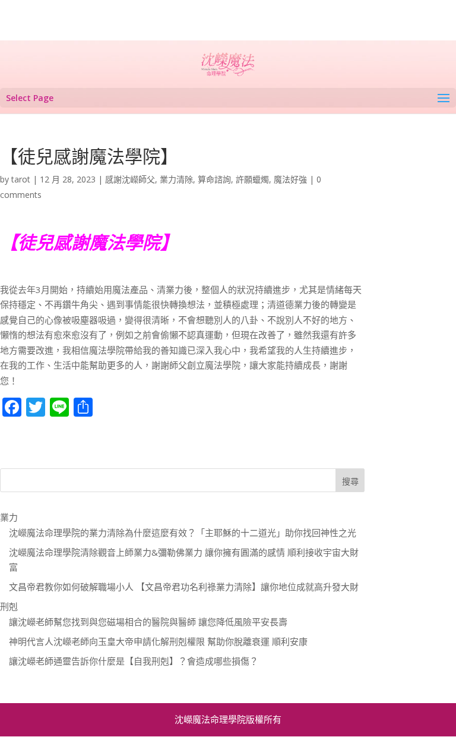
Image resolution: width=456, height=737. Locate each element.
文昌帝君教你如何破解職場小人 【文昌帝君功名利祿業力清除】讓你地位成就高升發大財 (184, 587)
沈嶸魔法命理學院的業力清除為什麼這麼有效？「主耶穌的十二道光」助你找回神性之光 (182, 532)
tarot (20, 179)
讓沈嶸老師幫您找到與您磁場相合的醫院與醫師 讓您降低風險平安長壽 (148, 622)
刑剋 (9, 606)
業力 (9, 517)
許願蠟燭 (252, 179)
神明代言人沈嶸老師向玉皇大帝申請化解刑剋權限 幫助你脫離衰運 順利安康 (158, 641)
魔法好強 (290, 179)
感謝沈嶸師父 (130, 179)
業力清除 (176, 179)
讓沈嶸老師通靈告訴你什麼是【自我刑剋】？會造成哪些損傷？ (133, 661)
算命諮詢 (214, 179)
